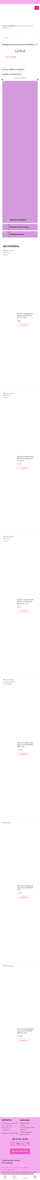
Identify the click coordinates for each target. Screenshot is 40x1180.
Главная (4, 26)
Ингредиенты (12, 26)
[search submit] (36, 8)
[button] (22, 1130)
